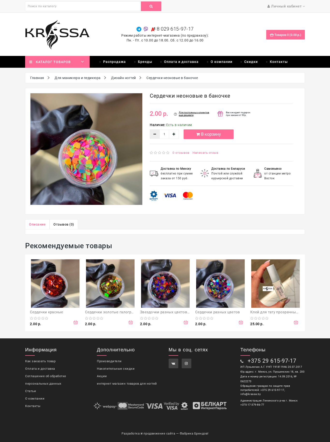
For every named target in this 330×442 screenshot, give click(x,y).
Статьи (30, 391)
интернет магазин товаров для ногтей (127, 383)
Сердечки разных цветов (217, 312)
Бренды (145, 62)
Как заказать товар (40, 361)
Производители (109, 361)
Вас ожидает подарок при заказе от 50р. (238, 113)
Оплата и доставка (181, 62)
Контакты (279, 62)
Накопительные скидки (116, 368)
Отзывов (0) (63, 224)
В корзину (211, 134)
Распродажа (114, 62)
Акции (102, 376)
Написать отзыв (205, 152)
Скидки (251, 62)
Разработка (131, 433)
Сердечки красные (46, 312)
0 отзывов (180, 152)
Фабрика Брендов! (194, 433)
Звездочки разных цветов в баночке (173, 312)
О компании (221, 62)
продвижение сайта (159, 433)
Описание (37, 224)
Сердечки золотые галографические (118, 312)
